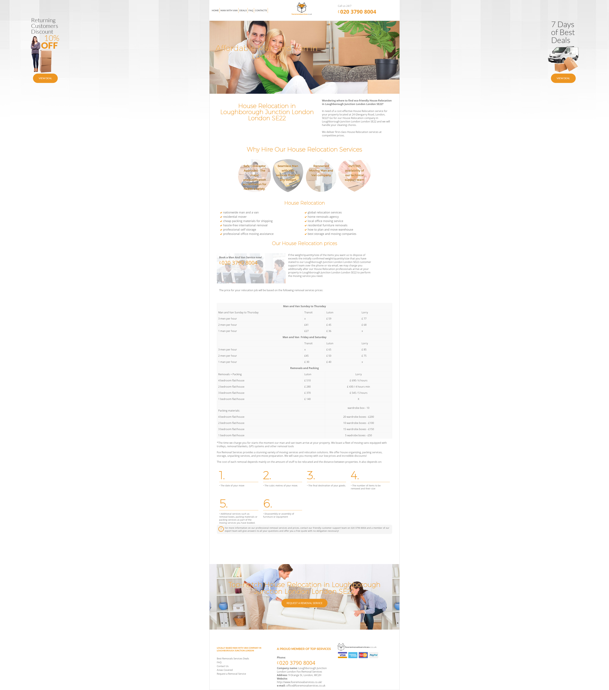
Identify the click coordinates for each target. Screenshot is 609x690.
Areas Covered (225, 669)
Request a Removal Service (304, 603)
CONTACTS (261, 10)
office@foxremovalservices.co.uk (305, 685)
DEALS (243, 10)
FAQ (219, 662)
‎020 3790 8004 (240, 262)
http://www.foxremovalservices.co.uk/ (299, 682)
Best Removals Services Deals (233, 658)
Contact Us (223, 666)
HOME (215, 10)
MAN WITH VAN (229, 10)
